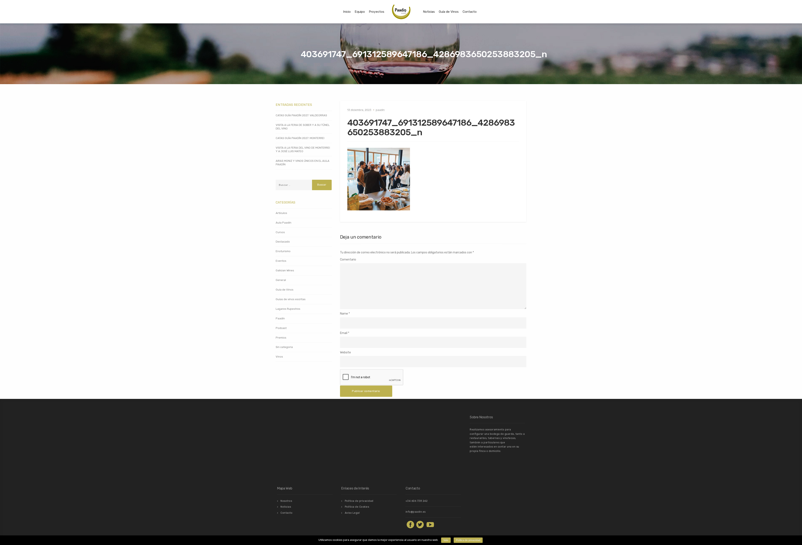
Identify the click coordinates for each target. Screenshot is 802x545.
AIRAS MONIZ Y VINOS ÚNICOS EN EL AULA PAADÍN (302, 162)
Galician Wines (285, 270)
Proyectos (376, 12)
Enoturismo (283, 251)
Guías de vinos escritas (291, 299)
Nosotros (286, 500)
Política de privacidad (359, 500)
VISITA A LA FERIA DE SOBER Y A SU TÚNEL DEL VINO (303, 126)
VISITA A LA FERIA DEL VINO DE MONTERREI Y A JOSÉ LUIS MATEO (303, 149)
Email (343, 333)
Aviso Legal (352, 512)
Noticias (429, 12)
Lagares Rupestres (288, 308)
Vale (445, 540)
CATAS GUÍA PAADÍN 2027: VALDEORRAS (301, 115)
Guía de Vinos (449, 12)
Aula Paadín (283, 222)
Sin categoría (284, 347)
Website (345, 352)
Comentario (348, 259)
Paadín (280, 318)
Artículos (281, 213)
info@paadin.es (416, 511)
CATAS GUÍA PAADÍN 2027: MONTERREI (300, 138)
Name (344, 313)
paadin (380, 109)
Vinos (279, 356)
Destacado (283, 241)
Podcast (281, 328)
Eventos (281, 260)
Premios (281, 337)
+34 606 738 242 (417, 500)
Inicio (347, 12)
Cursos (280, 232)
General (281, 280)
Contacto (470, 12)
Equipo (360, 12)
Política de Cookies (357, 506)
